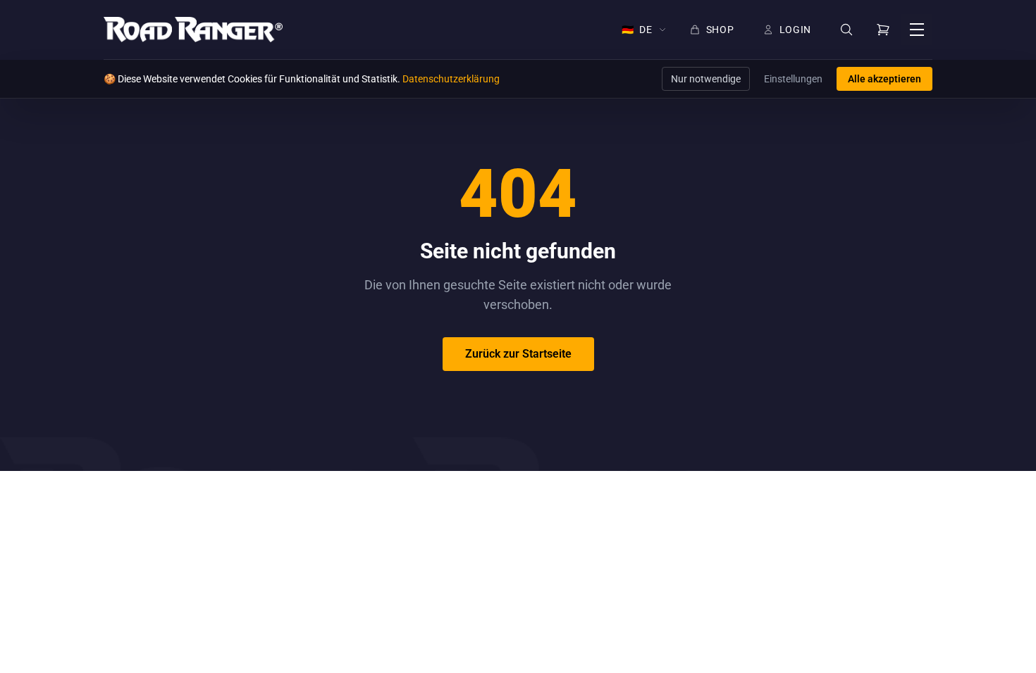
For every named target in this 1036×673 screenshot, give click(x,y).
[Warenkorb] (883, 29)
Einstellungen (793, 78)
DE (637, 29)
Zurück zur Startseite (518, 353)
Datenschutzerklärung (451, 78)
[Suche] (846, 30)
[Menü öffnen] (916, 29)
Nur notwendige (706, 78)
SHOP (720, 29)
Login (795, 29)
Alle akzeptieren (884, 78)
